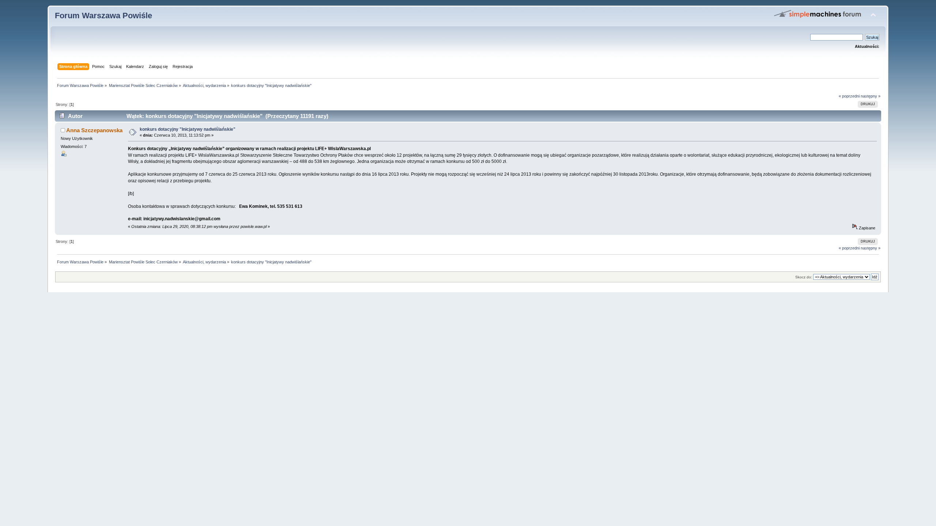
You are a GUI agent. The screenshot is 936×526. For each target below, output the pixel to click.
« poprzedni (849, 96)
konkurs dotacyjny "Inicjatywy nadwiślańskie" (187, 129)
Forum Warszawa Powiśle (103, 15)
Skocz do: (803, 277)
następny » (870, 96)
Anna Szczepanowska (94, 130)
